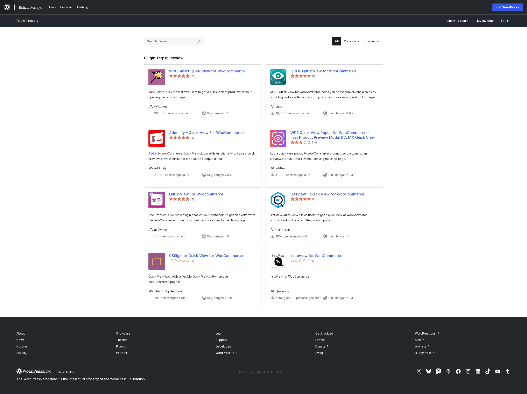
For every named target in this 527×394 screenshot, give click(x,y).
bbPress (422, 346)
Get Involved (324, 333)
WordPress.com (427, 333)
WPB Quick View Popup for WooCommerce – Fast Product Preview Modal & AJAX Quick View (332, 134)
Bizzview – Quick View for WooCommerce (327, 194)
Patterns (122, 352)
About (20, 333)
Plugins (121, 346)
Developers (224, 346)
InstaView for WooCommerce (316, 255)
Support (221, 340)
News (20, 340)
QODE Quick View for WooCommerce (323, 71)
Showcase (123, 333)
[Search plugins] (200, 41)
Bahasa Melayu (65, 372)
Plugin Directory (27, 20)
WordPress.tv (227, 352)
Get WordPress (507, 7)
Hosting (21, 346)
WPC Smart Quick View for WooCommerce (207, 71)
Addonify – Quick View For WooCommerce (206, 132)
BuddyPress (425, 352)
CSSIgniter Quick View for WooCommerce (206, 255)
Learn (219, 333)
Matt (420, 340)
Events (320, 340)
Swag (320, 352)
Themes (121, 340)
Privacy (21, 352)
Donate (322, 346)
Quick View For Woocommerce (196, 194)
